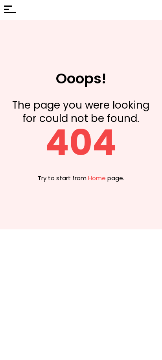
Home (97, 178)
